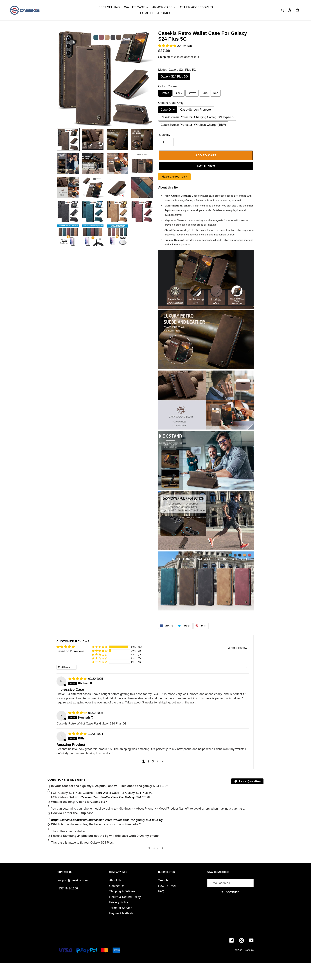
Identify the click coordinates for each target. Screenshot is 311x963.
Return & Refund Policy (125, 897)
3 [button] (153, 761)
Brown (192, 93)
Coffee (165, 93)
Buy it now (206, 165)
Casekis (249, 949)
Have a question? (174, 176)
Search (163, 880)
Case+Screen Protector (196, 109)
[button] (167, 45)
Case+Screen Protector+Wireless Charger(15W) (193, 124)
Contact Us (116, 886)
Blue (205, 93)
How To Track (167, 886)
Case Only (168, 109)
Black (178, 93)
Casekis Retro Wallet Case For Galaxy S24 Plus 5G (118, 792)
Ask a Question (249, 781)
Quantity (164, 135)
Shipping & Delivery (122, 891)
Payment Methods (121, 913)
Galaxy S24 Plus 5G (174, 76)
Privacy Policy (119, 902)
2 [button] (148, 761)
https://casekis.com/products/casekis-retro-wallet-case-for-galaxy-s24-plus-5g (107, 820)
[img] (77, 678)
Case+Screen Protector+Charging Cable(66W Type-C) (197, 117)
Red (215, 93)
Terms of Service (120, 908)
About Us (115, 880)
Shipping (164, 56)
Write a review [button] (237, 647)
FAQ (161, 891)
